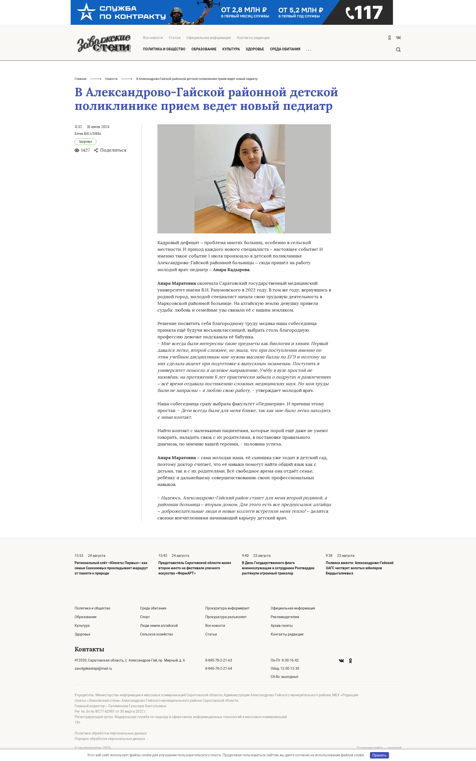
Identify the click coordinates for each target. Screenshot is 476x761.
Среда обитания (285, 49)
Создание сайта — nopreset (379, 748)
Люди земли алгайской (159, 626)
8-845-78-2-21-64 (218, 668)
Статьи (174, 38)
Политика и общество (164, 49)
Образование (203, 49)
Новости (111, 79)
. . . (308, 49)
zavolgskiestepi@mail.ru (93, 668)
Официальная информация (208, 38)
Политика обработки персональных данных (111, 733)
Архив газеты (282, 626)
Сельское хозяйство (156, 634)
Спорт (145, 617)
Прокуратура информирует (227, 608)
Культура (231, 49)
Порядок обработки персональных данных (110, 739)
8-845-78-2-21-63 (218, 660)
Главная (81, 79)
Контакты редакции (253, 38)
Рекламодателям (285, 617)
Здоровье (255, 49)
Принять (379, 755)
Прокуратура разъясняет (226, 617)
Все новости (215, 626)
